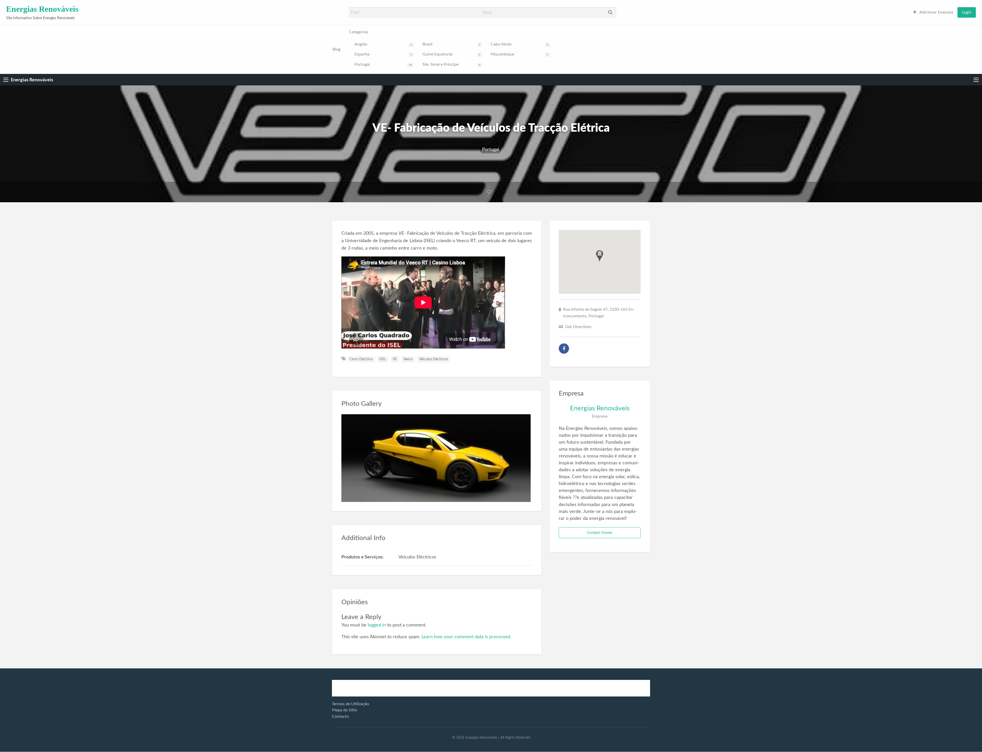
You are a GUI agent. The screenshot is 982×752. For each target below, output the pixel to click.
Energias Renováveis (42, 9)
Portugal (383, 64)
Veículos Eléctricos (433, 359)
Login (966, 12)
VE (395, 359)
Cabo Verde (519, 44)
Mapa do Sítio (344, 710)
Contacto (340, 716)
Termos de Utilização (350, 704)
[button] (599, 256)
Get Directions (578, 327)
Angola (383, 44)
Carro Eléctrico (361, 359)
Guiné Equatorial (451, 54)
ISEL (382, 359)
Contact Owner (599, 533)
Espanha (383, 54)
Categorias (358, 32)
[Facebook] (564, 348)
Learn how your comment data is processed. (466, 636)
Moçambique (519, 54)
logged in (377, 625)
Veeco (408, 359)
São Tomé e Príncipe (451, 64)
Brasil (451, 44)
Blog (336, 49)
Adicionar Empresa (936, 12)
